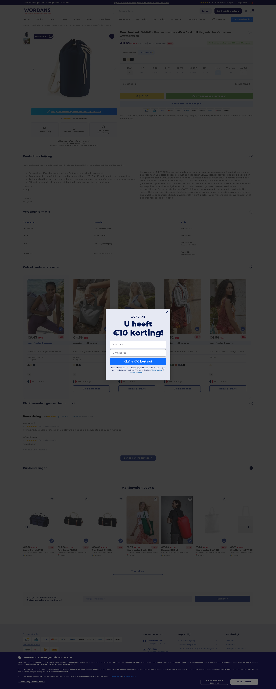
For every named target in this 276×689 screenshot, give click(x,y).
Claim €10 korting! (138, 361)
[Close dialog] (166, 312)
